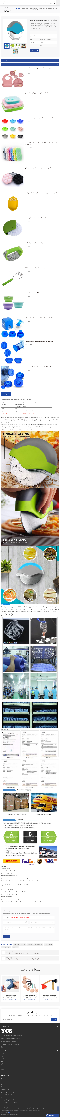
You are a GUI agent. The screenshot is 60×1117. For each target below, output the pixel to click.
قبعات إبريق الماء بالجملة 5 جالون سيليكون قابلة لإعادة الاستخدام (39, 341)
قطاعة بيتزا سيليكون (43, 8)
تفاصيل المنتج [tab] (6, 394)
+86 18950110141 (7, 1041)
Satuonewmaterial (24, 1108)
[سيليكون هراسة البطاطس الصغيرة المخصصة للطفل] (12, 278)
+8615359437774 (11, 1047)
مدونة (2, 1071)
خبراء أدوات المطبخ (33, 8)
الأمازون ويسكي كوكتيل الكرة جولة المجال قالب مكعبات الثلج (38, 168)
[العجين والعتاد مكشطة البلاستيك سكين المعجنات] (12, 228)
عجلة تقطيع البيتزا (48, 944)
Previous (2, 988)
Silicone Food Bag (5, 1089)
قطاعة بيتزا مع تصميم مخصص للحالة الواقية (19, 917)
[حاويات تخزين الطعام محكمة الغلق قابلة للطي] (12, 303)
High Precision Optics (37, 1110)
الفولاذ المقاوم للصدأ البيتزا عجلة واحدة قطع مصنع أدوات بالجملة (50, 996)
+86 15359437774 (18, 1044)
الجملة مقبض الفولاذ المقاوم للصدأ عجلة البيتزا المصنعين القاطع (30, 996)
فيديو (2, 1066)
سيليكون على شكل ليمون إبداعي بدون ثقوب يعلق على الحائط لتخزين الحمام (41, 193)
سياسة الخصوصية (13, 1114)
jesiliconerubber (16, 1108)
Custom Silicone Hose (37, 1108)
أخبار (2, 1061)
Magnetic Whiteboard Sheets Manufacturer (23, 1110)
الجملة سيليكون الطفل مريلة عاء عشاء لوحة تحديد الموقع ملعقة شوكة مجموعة (40, 69)
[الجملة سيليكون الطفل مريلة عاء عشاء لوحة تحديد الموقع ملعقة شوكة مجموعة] (12, 78)
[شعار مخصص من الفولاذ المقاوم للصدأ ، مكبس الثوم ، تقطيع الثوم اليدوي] (12, 253)
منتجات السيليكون (24, 8)
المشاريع (3, 1064)
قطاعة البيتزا (10, 427)
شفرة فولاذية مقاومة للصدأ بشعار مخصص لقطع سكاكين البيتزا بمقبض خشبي (10, 996)
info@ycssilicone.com (15, 1038)
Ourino (30, 1108)
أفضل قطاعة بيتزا (38, 944)
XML (8, 1114)
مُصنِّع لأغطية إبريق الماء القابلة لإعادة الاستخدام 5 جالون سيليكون (39, 317)
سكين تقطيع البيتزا (6, 947)
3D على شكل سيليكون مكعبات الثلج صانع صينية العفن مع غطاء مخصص (40, 118)
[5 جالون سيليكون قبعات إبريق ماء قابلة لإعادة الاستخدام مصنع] (12, 377)
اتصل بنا (3, 1069)
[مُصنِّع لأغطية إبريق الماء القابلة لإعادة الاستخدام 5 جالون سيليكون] (12, 328)
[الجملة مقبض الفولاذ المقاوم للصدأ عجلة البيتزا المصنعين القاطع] (30, 984)
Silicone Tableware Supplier (7, 1110)
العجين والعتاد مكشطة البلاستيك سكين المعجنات (35, 218)
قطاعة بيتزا (15, 947)
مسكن (18, 8)
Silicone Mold (46, 1108)
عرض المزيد (28, 73)
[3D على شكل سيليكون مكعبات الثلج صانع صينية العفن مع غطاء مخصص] (12, 128)
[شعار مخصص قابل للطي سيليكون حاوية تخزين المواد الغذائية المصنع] (12, 103)
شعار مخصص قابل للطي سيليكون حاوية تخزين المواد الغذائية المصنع (39, 93)
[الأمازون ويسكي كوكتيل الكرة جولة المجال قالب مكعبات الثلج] (12, 178)
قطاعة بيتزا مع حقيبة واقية (19, 944)
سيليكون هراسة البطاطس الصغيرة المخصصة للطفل (36, 267)
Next (58, 988)
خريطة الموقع (3, 1114)
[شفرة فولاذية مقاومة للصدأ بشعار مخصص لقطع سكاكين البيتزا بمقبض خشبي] (10, 984)
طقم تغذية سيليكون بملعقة (7, 1094)
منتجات (2, 1058)
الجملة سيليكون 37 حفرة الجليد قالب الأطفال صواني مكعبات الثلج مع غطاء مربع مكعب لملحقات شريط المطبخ (41, 143)
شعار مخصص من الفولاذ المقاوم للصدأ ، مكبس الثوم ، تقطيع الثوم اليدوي (40, 243)
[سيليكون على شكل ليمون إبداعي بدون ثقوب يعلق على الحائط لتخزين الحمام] (12, 203)
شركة (2, 1056)
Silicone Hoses (9, 1108)
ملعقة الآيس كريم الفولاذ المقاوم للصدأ (9, 1102)
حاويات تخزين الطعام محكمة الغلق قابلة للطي (35, 292)
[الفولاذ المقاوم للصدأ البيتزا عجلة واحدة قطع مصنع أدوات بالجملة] (49, 984)
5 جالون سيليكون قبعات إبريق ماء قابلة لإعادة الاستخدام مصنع (38, 366)
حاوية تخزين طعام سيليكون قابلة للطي (9, 1092)
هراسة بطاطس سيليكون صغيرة (8, 1100)
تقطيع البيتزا (30, 944)
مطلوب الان (34, 50)
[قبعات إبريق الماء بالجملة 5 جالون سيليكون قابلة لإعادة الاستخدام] (12, 352)
